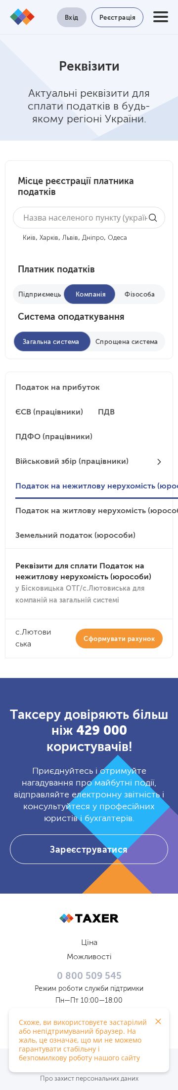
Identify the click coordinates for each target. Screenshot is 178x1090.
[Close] (158, 1021)
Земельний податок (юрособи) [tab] (75, 536)
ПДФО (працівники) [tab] (53, 437)
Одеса (117, 238)
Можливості (89, 957)
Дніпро (93, 238)
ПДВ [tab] (106, 412)
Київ (29, 238)
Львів (70, 238)
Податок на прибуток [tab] (57, 388)
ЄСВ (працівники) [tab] (49, 412)
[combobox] (89, 217)
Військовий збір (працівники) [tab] (72, 462)
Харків (49, 238)
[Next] (159, 462)
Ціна (89, 943)
